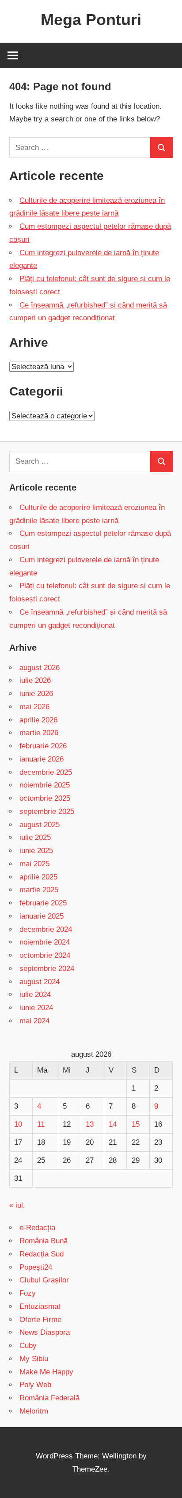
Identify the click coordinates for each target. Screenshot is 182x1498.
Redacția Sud (41, 1254)
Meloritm (33, 1411)
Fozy (27, 1293)
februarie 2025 (43, 903)
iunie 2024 (36, 1008)
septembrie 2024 (46, 968)
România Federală (49, 1398)
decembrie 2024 (45, 929)
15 (136, 1124)
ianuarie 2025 (41, 916)
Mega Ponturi (91, 20)
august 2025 (39, 824)
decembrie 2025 (45, 772)
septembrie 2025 (46, 811)
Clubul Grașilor (44, 1280)
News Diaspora (44, 1332)
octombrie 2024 (44, 955)
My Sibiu (33, 1359)
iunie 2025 (36, 850)
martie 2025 (38, 890)
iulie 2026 (35, 680)
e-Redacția (37, 1227)
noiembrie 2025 (44, 785)
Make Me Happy (46, 1372)
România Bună (43, 1241)
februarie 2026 (43, 746)
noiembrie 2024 (44, 942)
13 (90, 1124)
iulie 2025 (35, 837)
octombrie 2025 (44, 798)
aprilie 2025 (38, 877)
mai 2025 (34, 864)
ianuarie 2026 (41, 759)
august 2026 (39, 667)
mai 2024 (34, 1021)
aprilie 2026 (38, 720)
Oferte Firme (40, 1319)
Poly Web (35, 1385)
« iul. (17, 1205)
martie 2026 (38, 733)
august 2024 (39, 982)
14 (113, 1124)
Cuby (28, 1345)
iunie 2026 (36, 693)
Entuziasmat (40, 1306)
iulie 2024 (35, 994)
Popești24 (35, 1267)
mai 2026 (34, 707)
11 (41, 1124)
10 (18, 1124)
